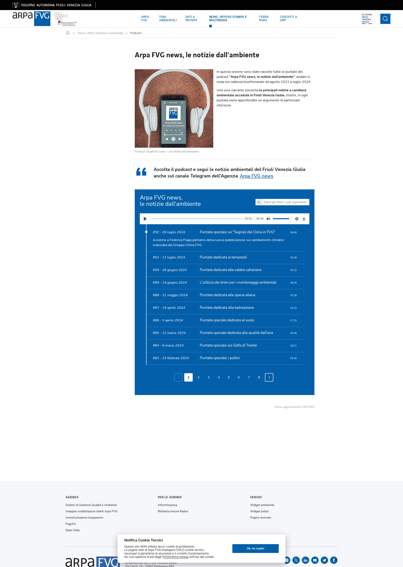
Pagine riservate (260, 517)
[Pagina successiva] (269, 377)
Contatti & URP (288, 18)
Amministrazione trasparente (84, 517)
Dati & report (192, 18)
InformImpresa (167, 505)
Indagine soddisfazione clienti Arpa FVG (91, 511)
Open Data (72, 530)
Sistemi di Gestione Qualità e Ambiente (91, 505)
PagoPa (70, 524)
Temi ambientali (168, 18)
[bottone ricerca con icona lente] (385, 19)
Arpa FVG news (256, 176)
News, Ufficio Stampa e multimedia (228, 18)
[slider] (196, 219)
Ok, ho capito (255, 548)
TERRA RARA (264, 18)
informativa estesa (175, 556)
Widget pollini (259, 511)
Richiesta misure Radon (173, 511)
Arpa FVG (145, 18)
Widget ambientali (262, 505)
